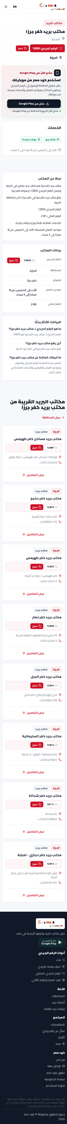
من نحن (60, 1059)
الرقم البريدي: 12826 (45, 48)
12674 (50, 745)
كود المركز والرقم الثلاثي (46, 980)
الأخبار (61, 1037)
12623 (50, 566)
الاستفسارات (58, 1024)
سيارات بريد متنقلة (54, 1008)
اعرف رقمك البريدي (49, 966)
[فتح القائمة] (6, 7)
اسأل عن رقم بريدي (53, 1030)
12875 (50, 507)
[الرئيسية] (52, 7)
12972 (50, 863)
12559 (50, 626)
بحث (58, 959)
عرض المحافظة (51, 417)
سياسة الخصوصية (54, 1079)
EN (15, 6)
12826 (27, 260)
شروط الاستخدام (55, 1085)
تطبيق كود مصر (56, 1072)
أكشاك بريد (58, 1002)
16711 (50, 804)
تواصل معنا (54, 1066)
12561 (50, 685)
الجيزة (54, 57)
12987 (50, 447)
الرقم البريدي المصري (48, 973)
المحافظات (58, 995)
